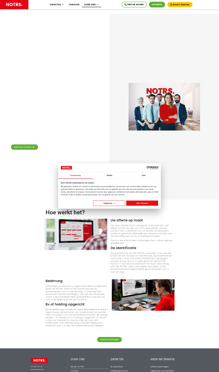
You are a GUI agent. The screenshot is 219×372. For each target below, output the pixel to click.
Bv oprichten (117, 366)
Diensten (55, 4)
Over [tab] (144, 175)
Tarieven (74, 4)
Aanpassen (107, 203)
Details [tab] (109, 175)
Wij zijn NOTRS (77, 366)
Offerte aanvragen (160, 366)
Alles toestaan (142, 203)
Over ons (90, 4)
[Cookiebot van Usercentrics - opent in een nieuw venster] (148, 167)
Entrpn (99, 325)
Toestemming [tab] (75, 175)
